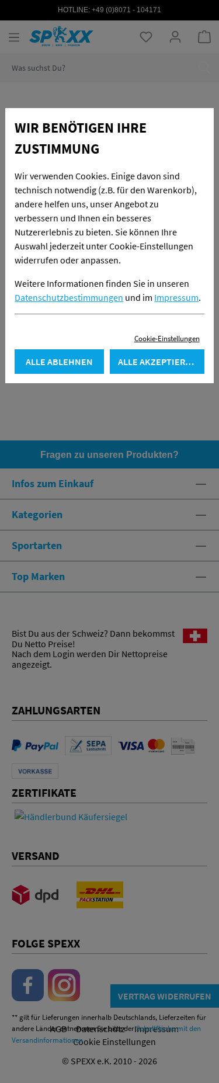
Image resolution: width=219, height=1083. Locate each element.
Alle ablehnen (59, 361)
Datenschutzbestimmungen (69, 297)
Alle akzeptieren (157, 361)
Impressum (176, 297)
